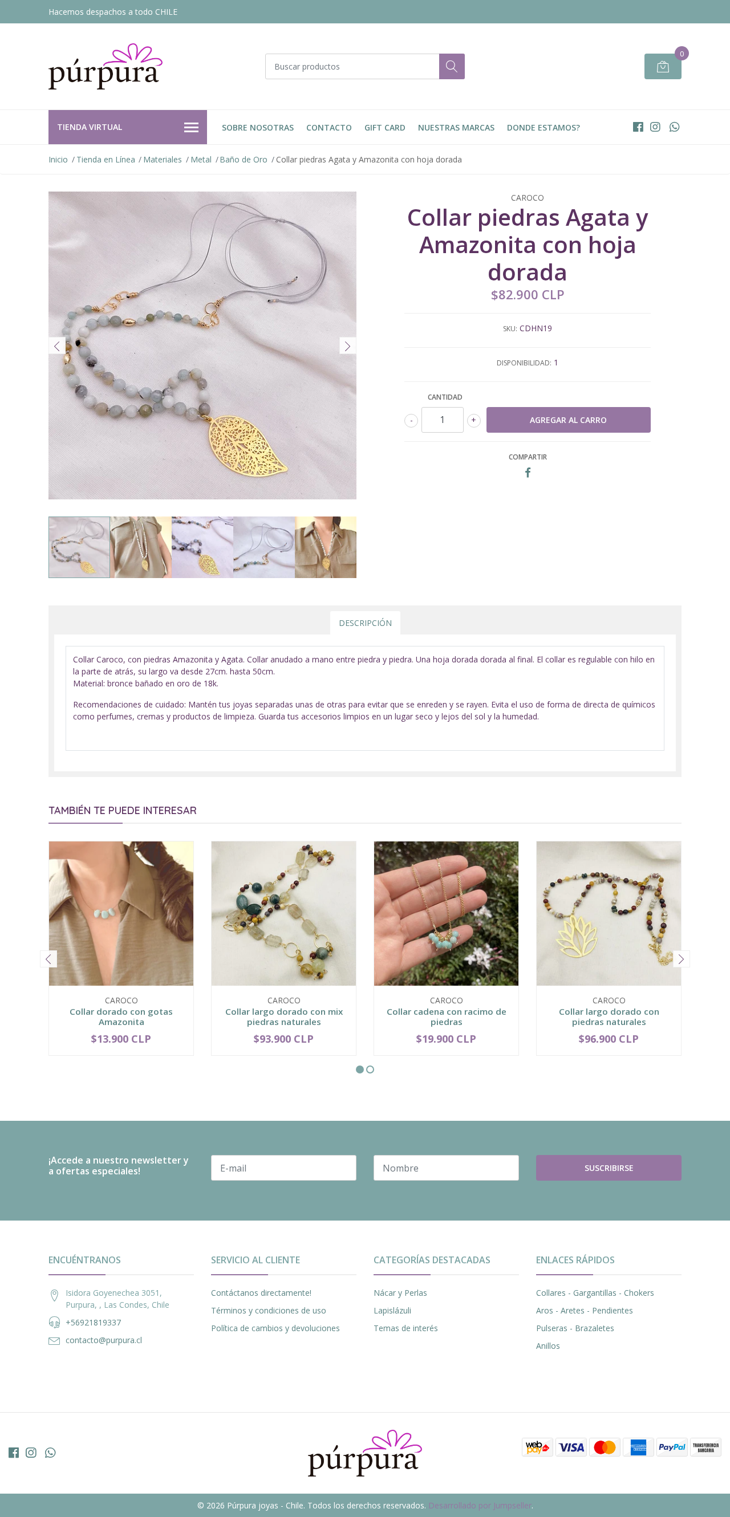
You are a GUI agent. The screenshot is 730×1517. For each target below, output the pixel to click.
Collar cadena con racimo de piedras (446, 1016)
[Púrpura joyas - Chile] (105, 66)
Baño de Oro (243, 159)
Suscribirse (609, 1167)
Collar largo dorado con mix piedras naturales (284, 1016)
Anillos (548, 1345)
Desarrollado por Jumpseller (480, 1505)
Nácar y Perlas (400, 1292)
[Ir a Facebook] (638, 127)
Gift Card (384, 127)
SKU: (510, 329)
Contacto (329, 127)
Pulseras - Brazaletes (575, 1328)
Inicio (58, 159)
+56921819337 (93, 1322)
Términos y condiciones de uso (268, 1310)
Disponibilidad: (524, 363)
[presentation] (57, 345)
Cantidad (445, 397)
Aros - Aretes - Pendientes (584, 1310)
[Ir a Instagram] (655, 127)
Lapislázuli (392, 1310)
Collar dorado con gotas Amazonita (121, 1016)
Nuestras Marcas (456, 127)
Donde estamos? (543, 127)
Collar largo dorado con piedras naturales (609, 1016)
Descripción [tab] (365, 622)
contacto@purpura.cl (104, 1340)
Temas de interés (406, 1328)
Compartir (528, 457)
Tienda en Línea (105, 159)
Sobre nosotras (258, 127)
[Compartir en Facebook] (527, 472)
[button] (360, 1069)
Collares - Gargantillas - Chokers (595, 1292)
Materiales (162, 159)
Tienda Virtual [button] (89, 126)
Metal (201, 159)
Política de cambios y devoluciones (275, 1328)
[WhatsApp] (674, 127)
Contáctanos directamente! (261, 1292)
